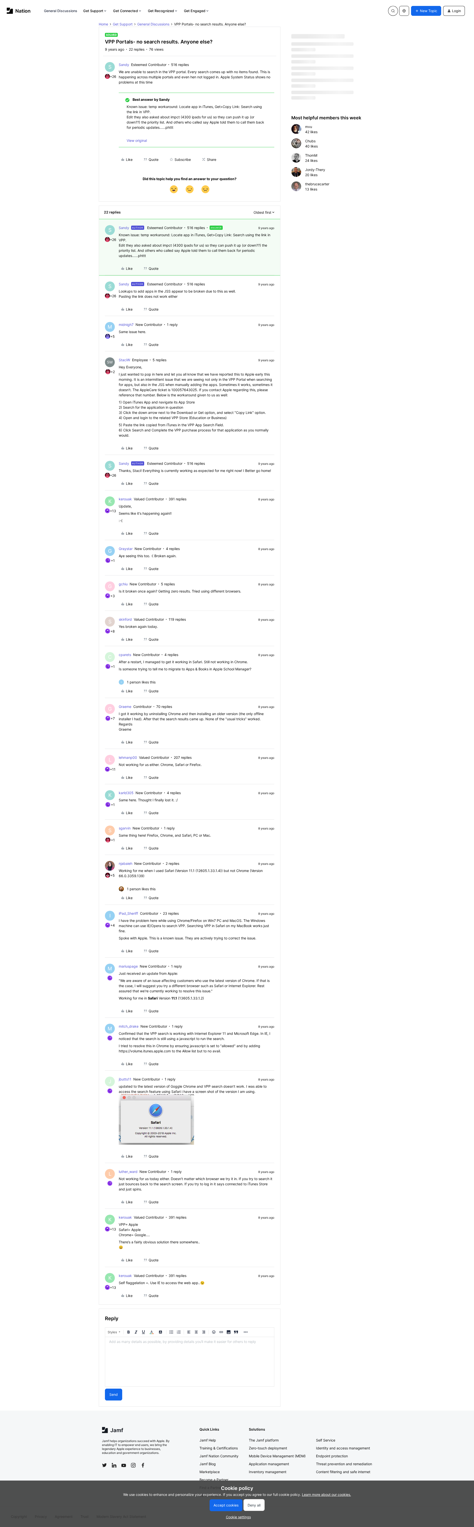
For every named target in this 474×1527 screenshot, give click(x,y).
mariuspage (128, 966)
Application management (269, 1464)
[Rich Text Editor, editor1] (189, 1361)
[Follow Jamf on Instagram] (133, 1465)
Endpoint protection (332, 1456)
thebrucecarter (317, 184)
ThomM (311, 155)
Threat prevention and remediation (344, 1464)
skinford (125, 619)
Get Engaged (194, 11)
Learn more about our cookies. (326, 1494)
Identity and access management (343, 1448)
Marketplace (209, 1472)
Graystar (126, 549)
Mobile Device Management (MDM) (277, 1456)
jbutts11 (125, 1079)
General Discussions (61, 11)
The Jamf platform (264, 1440)
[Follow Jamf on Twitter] (104, 1465)
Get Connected (125, 11)
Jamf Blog (207, 1464)
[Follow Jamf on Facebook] (142, 1465)
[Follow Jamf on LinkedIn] (114, 1465)
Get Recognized (161, 11)
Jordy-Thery (315, 170)
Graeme (125, 706)
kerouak (125, 499)
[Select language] (404, 11)
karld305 (126, 793)
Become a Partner (213, 1480)
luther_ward (128, 1171)
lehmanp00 (128, 757)
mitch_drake (128, 1026)
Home (103, 24)
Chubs (310, 141)
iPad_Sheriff (128, 913)
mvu (308, 127)
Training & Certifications (218, 1448)
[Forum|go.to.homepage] (19, 11)
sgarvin (125, 828)
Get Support (93, 11)
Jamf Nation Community (218, 1456)
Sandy (124, 65)
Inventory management (267, 1472)
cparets (125, 655)
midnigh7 (126, 324)
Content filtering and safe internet (343, 1472)
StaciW (124, 360)
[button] (426, 11)
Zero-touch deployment (268, 1448)
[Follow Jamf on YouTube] (123, 1465)
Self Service (325, 1440)
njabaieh (125, 863)
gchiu (123, 584)
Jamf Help (207, 1440)
